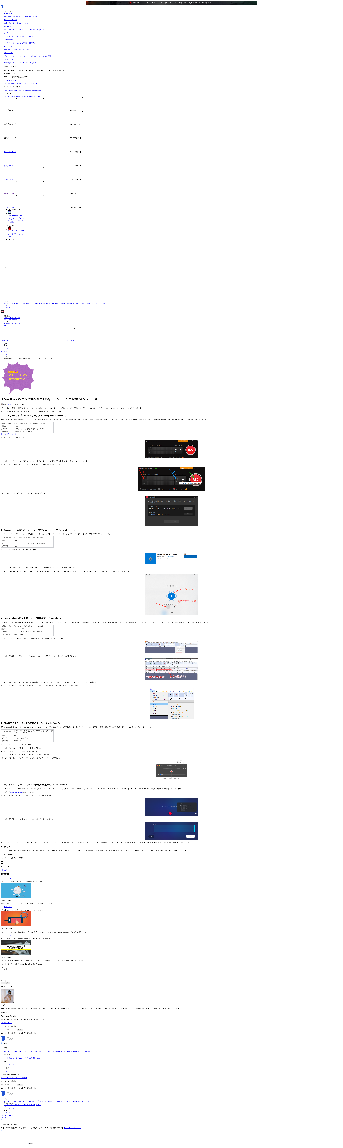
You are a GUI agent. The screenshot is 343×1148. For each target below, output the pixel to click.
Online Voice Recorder (16, 792)
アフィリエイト (9, 1064)
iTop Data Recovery (52, 1051)
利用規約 (24, 1078)
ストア (6, 305)
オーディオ (7, 878)
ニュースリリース (25, 1058)
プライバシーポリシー (14, 1078)
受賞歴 (33, 1058)
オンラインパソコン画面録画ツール (34, 1051)
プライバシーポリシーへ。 (72, 1128)
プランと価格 (86, 1051)
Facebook (38, 1058)
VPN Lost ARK (15, 96)
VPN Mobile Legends (26, 96)
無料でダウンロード (7, 870)
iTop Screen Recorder (17, 1051)
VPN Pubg (7, 96)
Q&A (6, 325)
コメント (3, 981)
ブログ (10, 356)
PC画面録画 (8, 907)
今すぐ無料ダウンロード (8, 434)
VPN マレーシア (16, 83)
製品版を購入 (5, 351)
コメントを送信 (5, 983)
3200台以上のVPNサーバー (13, 80)
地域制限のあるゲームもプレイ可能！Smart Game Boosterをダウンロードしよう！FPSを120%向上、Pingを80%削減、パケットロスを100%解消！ (173, 3)
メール (3, 969)
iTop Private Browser (64, 1051)
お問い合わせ (14, 1058)
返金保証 (4, 1078)
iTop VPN (7, 1051)
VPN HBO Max (16, 90)
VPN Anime (25, 90)
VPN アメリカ (26, 83)
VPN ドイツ (35, 83)
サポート (7, 1071)
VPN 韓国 (7, 83)
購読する (20, 1029)
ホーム (6, 354)
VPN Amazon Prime (35, 90)
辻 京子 (10, 405)
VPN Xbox (36, 96)
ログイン (7, 307)
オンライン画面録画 (10, 319)
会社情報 (7, 1058)
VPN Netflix (8, 90)
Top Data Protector (76, 1051)
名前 (3, 967)
